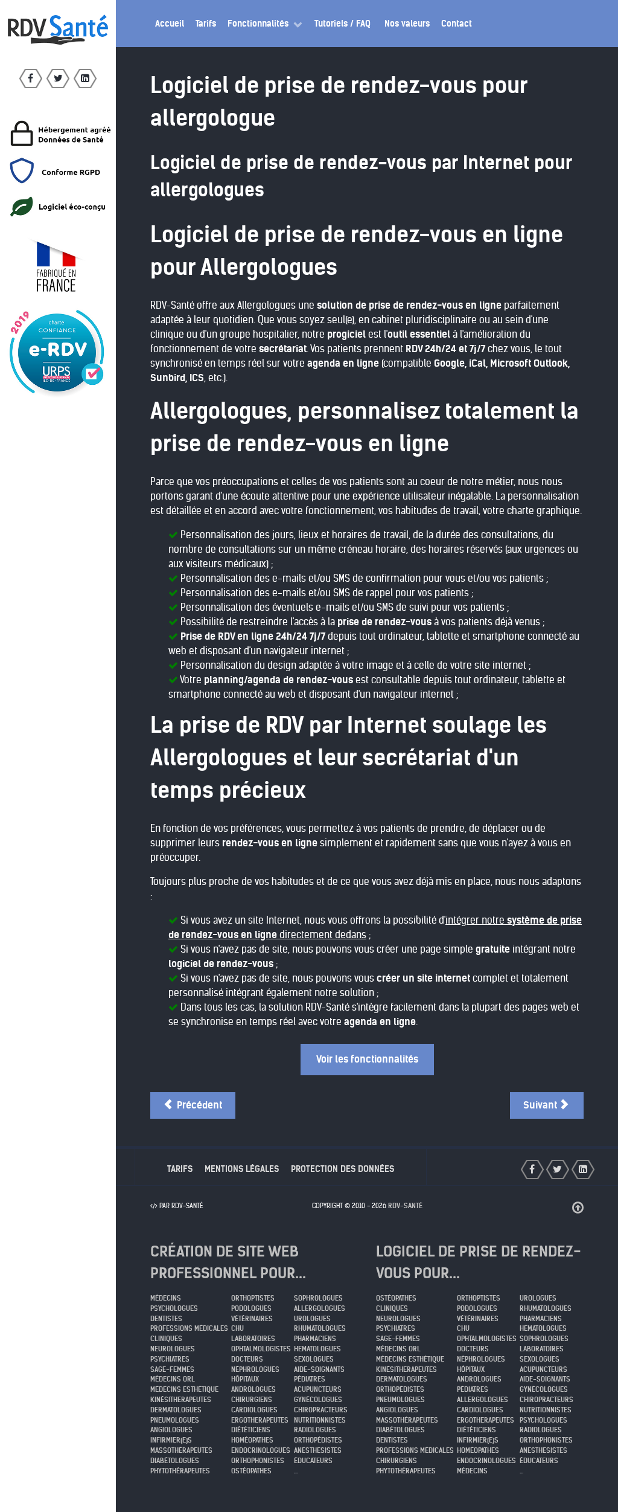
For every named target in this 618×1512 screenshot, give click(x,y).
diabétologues (174, 1460)
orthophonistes (257, 1460)
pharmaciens (315, 1338)
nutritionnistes (320, 1420)
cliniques (166, 1338)
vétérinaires (252, 1318)
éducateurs (313, 1460)
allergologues (319, 1308)
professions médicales (189, 1328)
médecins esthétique (184, 1389)
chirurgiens (251, 1399)
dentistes (166, 1318)
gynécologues (318, 1399)
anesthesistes (318, 1450)
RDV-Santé (405, 1206)
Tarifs (180, 1168)
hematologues (317, 1349)
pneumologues (174, 1420)
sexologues (314, 1359)
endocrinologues (260, 1450)
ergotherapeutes (259, 1420)
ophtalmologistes (261, 1349)
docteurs (247, 1359)
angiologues (171, 1430)
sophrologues (318, 1298)
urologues (312, 1318)
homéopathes (252, 1440)
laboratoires (253, 1338)
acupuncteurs (318, 1389)
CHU (237, 1328)
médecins (165, 1298)
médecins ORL (172, 1379)
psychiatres (170, 1359)
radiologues (315, 1430)
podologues (251, 1308)
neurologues (172, 1349)
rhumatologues (320, 1328)
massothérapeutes (181, 1450)
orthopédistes (318, 1440)
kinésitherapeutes (180, 1399)
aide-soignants (319, 1369)
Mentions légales (242, 1168)
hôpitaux (245, 1379)
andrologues (253, 1389)
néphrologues (255, 1369)
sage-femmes (172, 1369)
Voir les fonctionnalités (367, 1059)
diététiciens (250, 1430)
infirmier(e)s (171, 1440)
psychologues (174, 1308)
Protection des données (342, 1168)
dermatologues (176, 1410)
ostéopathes (251, 1471)
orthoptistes (253, 1298)
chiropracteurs (321, 1410)
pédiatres (309, 1379)
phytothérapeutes (180, 1471)
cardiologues (254, 1410)
